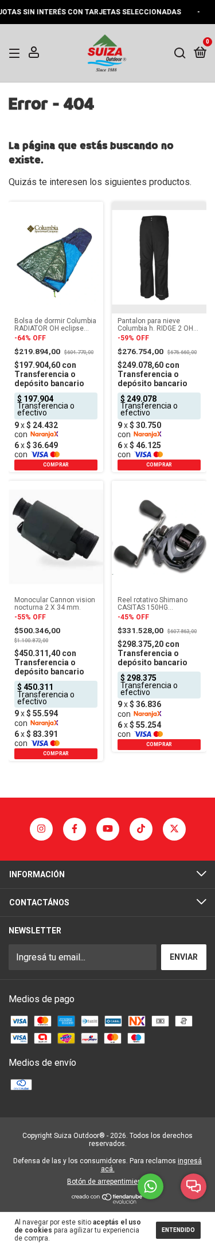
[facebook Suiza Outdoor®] (74, 829)
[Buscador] (180, 52)
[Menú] (16, 52)
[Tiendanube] (107, 1200)
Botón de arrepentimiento (107, 1182)
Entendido (178, 1230)
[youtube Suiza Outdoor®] (107, 829)
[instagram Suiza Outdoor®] (41, 829)
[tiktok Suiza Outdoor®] (141, 829)
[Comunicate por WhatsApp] (150, 1186)
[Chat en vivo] (193, 1186)
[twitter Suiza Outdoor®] (174, 829)
